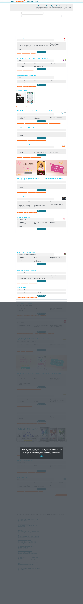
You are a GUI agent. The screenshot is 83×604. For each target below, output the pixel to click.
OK (41, 456)
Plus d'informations (41, 84)
